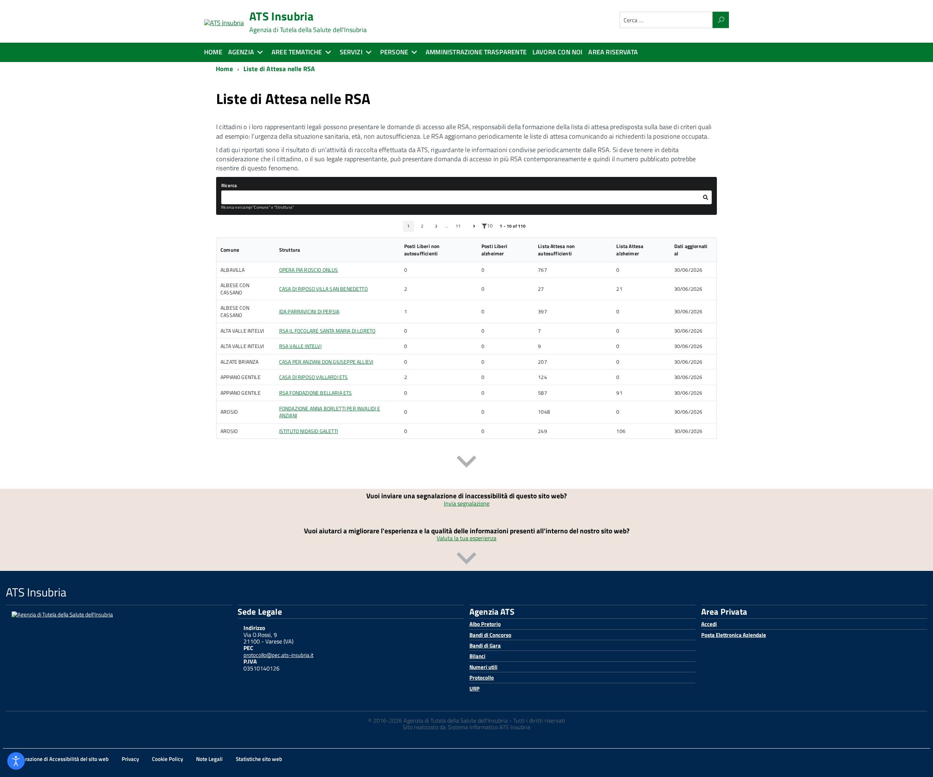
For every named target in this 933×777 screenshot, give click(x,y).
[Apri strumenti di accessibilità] (16, 761)
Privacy (130, 759)
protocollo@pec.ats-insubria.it (278, 655)
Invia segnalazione (466, 503)
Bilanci (477, 656)
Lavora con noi (557, 52)
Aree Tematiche (297, 52)
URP (474, 688)
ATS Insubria (308, 22)
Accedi (709, 624)
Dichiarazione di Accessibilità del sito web (59, 759)
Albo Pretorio (485, 624)
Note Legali (209, 759)
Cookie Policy (167, 759)
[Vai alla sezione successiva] (466, 463)
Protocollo (481, 677)
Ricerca (229, 185)
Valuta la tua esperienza (466, 538)
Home (213, 52)
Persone (394, 52)
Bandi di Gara (485, 645)
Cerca (721, 20)
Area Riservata (613, 52)
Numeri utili (483, 667)
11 (458, 226)
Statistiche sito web (259, 759)
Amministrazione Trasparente (476, 52)
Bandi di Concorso (490, 635)
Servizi (351, 52)
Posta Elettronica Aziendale (733, 635)
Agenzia (241, 52)
